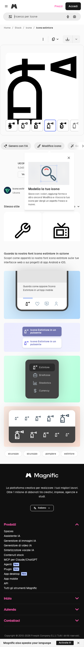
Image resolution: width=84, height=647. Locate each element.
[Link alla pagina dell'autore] (7, 191)
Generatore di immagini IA (20, 541)
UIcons (16, 192)
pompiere (51, 453)
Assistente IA (12, 536)
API (6, 583)
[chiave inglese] (23, 230)
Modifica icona (51, 146)
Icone (29, 27)
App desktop (15, 574)
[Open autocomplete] (8, 16)
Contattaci (12, 620)
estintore (69, 453)
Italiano (42, 507)
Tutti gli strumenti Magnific (20, 588)
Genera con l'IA (18, 146)
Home (7, 27)
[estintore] (11, 125)
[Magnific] (42, 476)
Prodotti (10, 524)
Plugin (11, 569)
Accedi (73, 6)
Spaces (8, 531)
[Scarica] (67, 39)
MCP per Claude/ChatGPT (20, 559)
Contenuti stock (14, 555)
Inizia (8, 598)
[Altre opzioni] (43, 39)
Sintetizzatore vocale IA (19, 550)
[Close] (78, 643)
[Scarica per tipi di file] (55, 39)
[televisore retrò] (61, 230)
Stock (18, 27)
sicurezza (13, 453)
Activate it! (65, 642)
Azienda (10, 609)
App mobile (11, 578)
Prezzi (59, 6)
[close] (69, 158)
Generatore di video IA (18, 545)
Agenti (11, 564)
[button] (42, 508)
